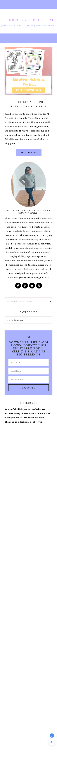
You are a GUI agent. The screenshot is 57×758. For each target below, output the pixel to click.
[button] (28, 4)
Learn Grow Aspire (28, 20)
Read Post (28, 152)
